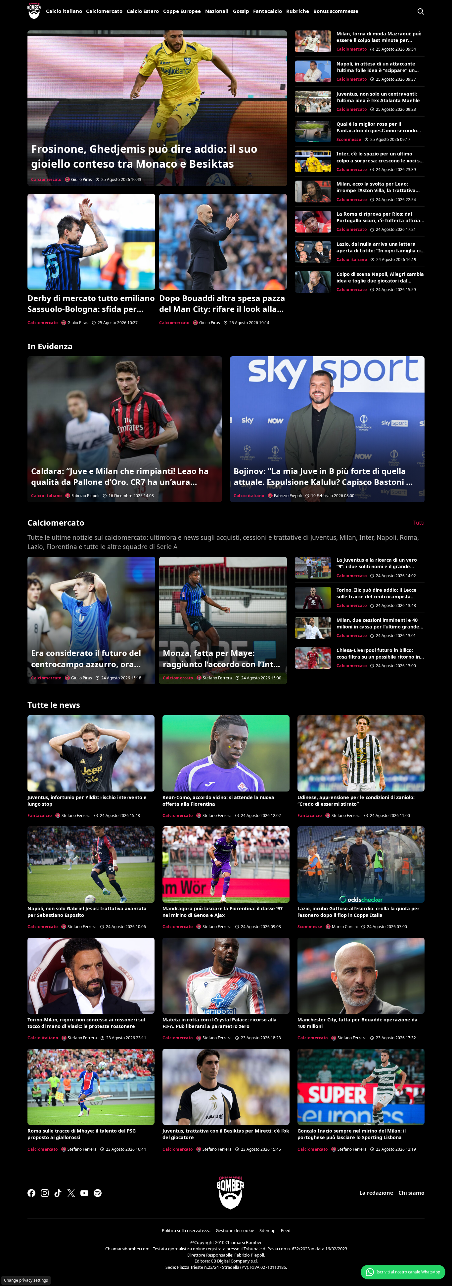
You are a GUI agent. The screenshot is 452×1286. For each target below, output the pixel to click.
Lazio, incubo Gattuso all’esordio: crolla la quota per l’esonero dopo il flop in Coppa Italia (358, 911)
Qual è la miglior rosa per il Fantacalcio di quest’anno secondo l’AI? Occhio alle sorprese (377, 130)
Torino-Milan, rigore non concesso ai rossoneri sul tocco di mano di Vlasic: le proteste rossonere (86, 1022)
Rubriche (297, 11)
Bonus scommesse (335, 11)
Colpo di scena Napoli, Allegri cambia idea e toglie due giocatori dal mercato (380, 280)
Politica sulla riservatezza (186, 1230)
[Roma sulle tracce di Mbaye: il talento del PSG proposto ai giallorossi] (91, 1087)
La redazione (376, 1192)
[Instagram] (45, 1193)
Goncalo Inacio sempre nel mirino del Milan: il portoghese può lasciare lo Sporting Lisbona (351, 1134)
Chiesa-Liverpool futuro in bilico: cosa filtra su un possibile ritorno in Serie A (378, 656)
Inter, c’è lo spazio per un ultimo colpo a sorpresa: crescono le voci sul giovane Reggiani (380, 160)
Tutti (419, 522)
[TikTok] (58, 1193)
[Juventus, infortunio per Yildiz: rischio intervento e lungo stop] (91, 753)
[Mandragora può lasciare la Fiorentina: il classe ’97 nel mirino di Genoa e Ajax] (226, 864)
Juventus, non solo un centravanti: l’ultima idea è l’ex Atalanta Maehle (378, 97)
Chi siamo (411, 1192)
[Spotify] (98, 1193)
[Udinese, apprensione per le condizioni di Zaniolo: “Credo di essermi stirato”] (361, 753)
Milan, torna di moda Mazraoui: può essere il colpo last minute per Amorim (379, 40)
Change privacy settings (26, 1280)
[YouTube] (84, 1193)
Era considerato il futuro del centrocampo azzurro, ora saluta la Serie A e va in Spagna (86, 669)
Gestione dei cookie (235, 1230)
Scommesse (349, 139)
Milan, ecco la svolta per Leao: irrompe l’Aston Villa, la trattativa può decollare (376, 190)
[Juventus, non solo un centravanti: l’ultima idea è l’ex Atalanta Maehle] (313, 101)
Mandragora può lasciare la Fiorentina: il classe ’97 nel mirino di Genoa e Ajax (222, 911)
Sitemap (267, 1230)
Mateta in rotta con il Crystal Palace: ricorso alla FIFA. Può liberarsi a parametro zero (219, 1022)
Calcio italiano (64, 11)
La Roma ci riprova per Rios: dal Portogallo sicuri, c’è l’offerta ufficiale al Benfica (381, 220)
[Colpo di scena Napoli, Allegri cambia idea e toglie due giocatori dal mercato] (313, 282)
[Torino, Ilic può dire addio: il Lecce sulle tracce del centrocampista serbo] (313, 598)
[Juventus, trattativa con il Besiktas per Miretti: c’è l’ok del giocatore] (226, 1087)
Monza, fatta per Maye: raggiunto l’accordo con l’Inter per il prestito (222, 663)
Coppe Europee (182, 11)
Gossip (241, 11)
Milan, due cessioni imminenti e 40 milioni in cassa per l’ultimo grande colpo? (378, 626)
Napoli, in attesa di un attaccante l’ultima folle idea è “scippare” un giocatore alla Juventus (376, 70)
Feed (286, 1230)
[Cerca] (421, 11)
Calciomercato (104, 11)
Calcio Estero (143, 11)
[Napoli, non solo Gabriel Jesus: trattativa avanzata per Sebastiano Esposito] (91, 864)
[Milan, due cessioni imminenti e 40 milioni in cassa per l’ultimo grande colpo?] (313, 628)
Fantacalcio (267, 11)
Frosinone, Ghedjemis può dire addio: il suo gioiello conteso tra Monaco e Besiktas (144, 156)
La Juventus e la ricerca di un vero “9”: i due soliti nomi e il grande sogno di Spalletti (377, 566)
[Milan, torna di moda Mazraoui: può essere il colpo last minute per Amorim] (313, 41)
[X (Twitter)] (71, 1193)
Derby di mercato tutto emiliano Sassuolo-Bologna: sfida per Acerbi (91, 308)
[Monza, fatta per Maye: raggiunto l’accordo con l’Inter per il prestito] (223, 620)
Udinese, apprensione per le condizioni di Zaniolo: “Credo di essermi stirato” (356, 800)
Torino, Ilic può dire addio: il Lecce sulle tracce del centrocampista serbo (377, 596)
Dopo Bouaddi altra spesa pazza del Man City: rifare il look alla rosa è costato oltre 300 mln (222, 308)
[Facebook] (31, 1193)
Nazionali (217, 11)
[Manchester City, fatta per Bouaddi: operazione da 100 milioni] (361, 976)
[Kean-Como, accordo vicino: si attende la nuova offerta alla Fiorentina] (226, 753)
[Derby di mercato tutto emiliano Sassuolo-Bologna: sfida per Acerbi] (91, 242)
